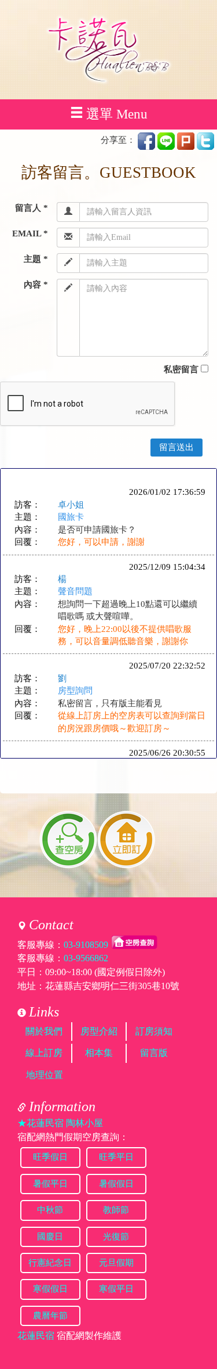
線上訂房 (43, 1053)
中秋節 (50, 1210)
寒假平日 (116, 1288)
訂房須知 (153, 1031)
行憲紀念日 (50, 1262)
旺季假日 (50, 1157)
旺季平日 (116, 1157)
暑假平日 (50, 1183)
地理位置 (44, 1075)
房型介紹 (98, 1031)
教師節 (116, 1210)
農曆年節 (50, 1315)
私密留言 (181, 369)
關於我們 (43, 1031)
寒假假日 (50, 1288)
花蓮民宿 (35, 1336)
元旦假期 (116, 1262)
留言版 (154, 1053)
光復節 (116, 1236)
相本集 (99, 1053)
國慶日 (50, 1236)
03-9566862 (86, 958)
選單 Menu (117, 114)
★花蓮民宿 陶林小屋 (60, 1123)
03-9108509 (86, 944)
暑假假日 (116, 1183)
